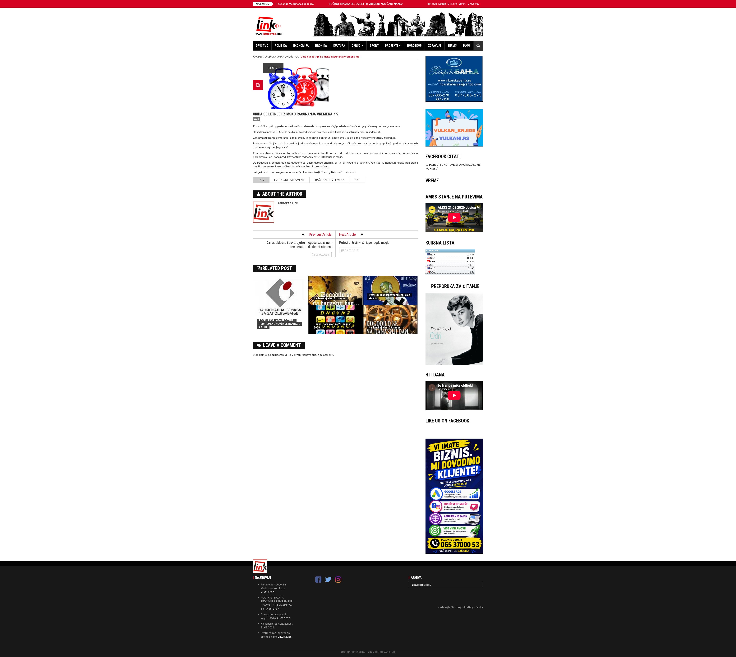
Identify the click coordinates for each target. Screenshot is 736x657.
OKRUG (356, 45)
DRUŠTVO (262, 45)
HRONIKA (321, 45)
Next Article (347, 234)
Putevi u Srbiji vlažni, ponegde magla (364, 242)
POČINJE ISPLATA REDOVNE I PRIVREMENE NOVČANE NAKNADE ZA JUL (335, 3)
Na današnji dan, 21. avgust (330, 298)
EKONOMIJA (301, 45)
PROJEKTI (391, 45)
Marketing (453, 3)
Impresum (432, 3)
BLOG (466, 45)
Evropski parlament (289, 179)
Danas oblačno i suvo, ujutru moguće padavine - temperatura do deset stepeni (299, 244)
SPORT (374, 45)
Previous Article (320, 234)
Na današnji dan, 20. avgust (385, 327)
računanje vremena (329, 179)
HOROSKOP (414, 45)
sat (357, 179)
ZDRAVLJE (434, 45)
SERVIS (452, 45)
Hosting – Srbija (473, 607)
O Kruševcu (473, 3)
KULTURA (339, 45)
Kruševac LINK (288, 203)
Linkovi (462, 3)
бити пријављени (322, 354)
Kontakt (442, 3)
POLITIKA (281, 45)
